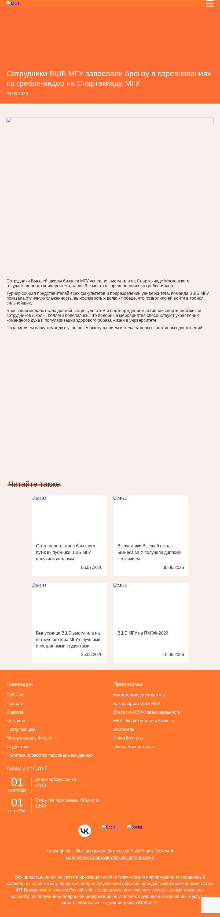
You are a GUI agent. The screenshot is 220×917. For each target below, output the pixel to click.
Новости (14, 703)
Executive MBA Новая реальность (146, 712)
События (15, 695)
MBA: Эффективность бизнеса (143, 720)
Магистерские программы (139, 695)
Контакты (15, 720)
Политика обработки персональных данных (49, 755)
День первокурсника (55, 779)
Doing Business (128, 738)
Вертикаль (123, 729)
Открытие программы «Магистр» (68, 800)
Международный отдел (29, 738)
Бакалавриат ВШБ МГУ (136, 703)
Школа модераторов (133, 746)
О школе (14, 712)
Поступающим (20, 729)
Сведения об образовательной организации (110, 857)
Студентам (17, 746)
